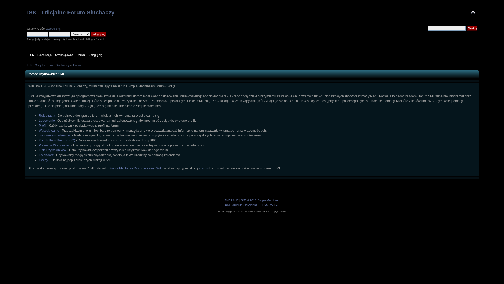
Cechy (43, 160)
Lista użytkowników (52, 150)
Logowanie (47, 121)
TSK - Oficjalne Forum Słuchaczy (69, 12)
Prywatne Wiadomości (55, 145)
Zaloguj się (53, 28)
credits (204, 168)
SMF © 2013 (248, 200)
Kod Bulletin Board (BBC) (57, 140)
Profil (42, 126)
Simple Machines (268, 200)
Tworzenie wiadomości (55, 135)
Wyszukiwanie (49, 131)
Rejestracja (47, 116)
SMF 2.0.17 (231, 200)
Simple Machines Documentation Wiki (135, 168)
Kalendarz (46, 155)
